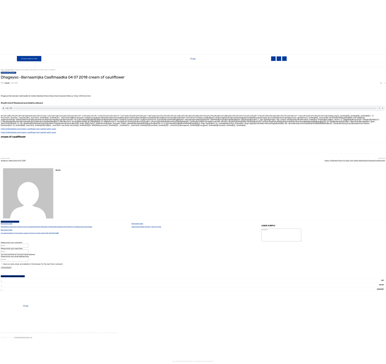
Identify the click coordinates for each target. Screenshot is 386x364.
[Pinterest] (33, 88)
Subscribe (380, 289)
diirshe (7, 83)
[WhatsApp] (41, 88)
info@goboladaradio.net (23, 337)
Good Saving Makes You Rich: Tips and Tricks (146, 227)
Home (2, 69)
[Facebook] (273, 58)
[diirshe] (2, 83)
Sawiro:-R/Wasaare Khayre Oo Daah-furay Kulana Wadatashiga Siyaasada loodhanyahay (355, 160)
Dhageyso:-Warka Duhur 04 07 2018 (13, 160)
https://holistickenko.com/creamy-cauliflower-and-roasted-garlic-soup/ (28, 129)
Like (382, 280)
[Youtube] (284, 58)
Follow (381, 284)
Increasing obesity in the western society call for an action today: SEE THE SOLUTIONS (30, 233)
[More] (48, 88)
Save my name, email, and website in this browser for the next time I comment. (33, 264)
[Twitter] (279, 58)
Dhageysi (13, 72)
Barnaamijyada (9, 69)
